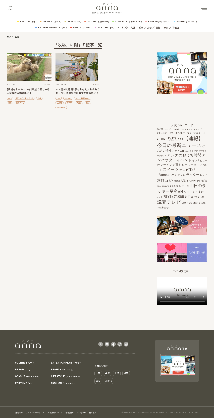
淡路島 (78, 103)
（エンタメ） (67, 362)
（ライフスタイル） (66, 376)
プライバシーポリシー (35, 412)
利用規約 (92, 412)
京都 (149, 28)
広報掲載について (55, 412)
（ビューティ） (62, 369)
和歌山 (175, 28)
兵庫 (141, 28)
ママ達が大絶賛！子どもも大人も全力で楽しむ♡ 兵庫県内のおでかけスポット (77, 91)
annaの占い (168, 138)
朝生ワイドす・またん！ (24, 98)
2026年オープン (199, 133)
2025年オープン (183, 133)
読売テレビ (20, 103)
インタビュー (199, 160)
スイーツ (171, 169)
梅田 (181, 196)
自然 (10, 103)
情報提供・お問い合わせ (76, 412)
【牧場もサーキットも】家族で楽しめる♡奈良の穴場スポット (28, 91)
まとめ (194, 150)
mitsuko (68, 98)
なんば (188, 151)
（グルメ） (25, 362)
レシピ (203, 175)
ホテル (181, 175)
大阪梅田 (165, 186)
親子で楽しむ (197, 197)
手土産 (185, 186)
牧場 (39, 98)
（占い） (24, 383)
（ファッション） (64, 383)
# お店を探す (101, 365)
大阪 (133, 28)
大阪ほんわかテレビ (192, 180)
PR (181, 139)
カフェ (189, 164)
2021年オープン (180, 129)
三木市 (59, 103)
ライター (192, 175)
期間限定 (170, 196)
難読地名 (166, 207)
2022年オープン (196, 129)
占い (169, 180)
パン (174, 175)
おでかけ (47, 84)
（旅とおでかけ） (27, 376)
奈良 (166, 28)
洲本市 (69, 103)
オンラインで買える (170, 164)
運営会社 (19, 412)
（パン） (23, 369)
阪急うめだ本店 (190, 203)
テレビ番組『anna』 (83, 98)
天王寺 (173, 186)
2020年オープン (165, 129)
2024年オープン (165, 133)
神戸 (187, 196)
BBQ (58, 98)
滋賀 (158, 28)
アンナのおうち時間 (184, 155)
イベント (184, 160)
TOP (9, 37)
